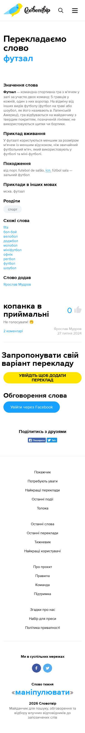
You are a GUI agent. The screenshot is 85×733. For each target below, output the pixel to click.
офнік (8, 254)
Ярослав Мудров (17, 284)
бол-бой (10, 232)
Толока (42, 508)
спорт (12, 209)
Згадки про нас (42, 609)
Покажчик (42, 472)
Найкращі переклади (42, 490)
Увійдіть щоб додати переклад (42, 378)
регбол (9, 259)
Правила (42, 576)
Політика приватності (42, 627)
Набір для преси (42, 618)
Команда (42, 585)
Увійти (31, 407)
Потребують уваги (43, 481)
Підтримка (42, 594)
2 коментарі (13, 331)
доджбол (10, 241)
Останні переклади (42, 533)
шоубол (9, 268)
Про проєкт (42, 567)
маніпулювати (42, 692)
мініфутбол (12, 250)
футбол (9, 263)
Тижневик (42, 542)
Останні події (42, 499)
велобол (10, 236)
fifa (5, 227)
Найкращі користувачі (42, 551)
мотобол (10, 245)
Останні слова (42, 524)
